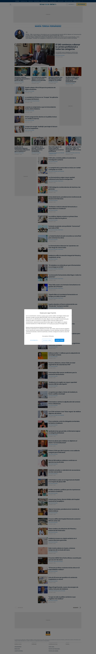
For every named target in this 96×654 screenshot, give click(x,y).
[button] (48, 336)
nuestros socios (45, 315)
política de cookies (54, 323)
